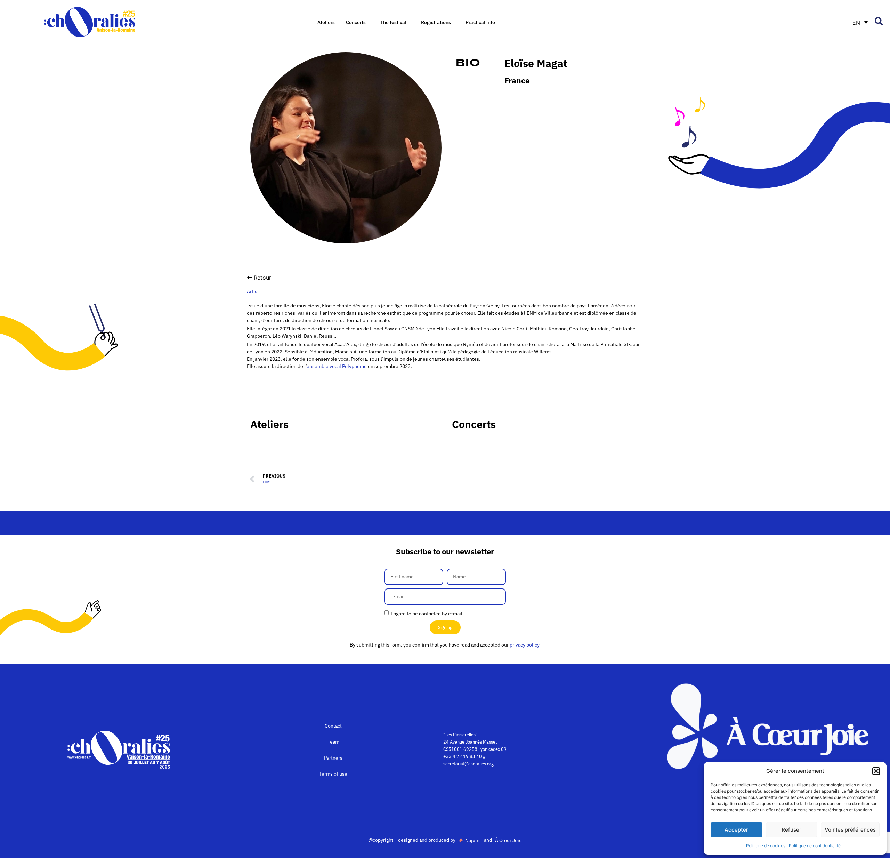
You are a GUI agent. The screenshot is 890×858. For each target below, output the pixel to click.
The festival (393, 22)
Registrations (436, 22)
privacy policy (524, 645)
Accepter (736, 829)
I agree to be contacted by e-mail (426, 613)
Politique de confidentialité (815, 845)
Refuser (791, 829)
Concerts (356, 22)
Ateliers (326, 22)
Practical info (480, 22)
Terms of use (333, 774)
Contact (333, 726)
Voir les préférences (850, 829)
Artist (253, 291)
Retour (262, 277)
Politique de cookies (765, 845)
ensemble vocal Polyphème (337, 366)
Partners (333, 758)
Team (333, 742)
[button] (876, 771)
